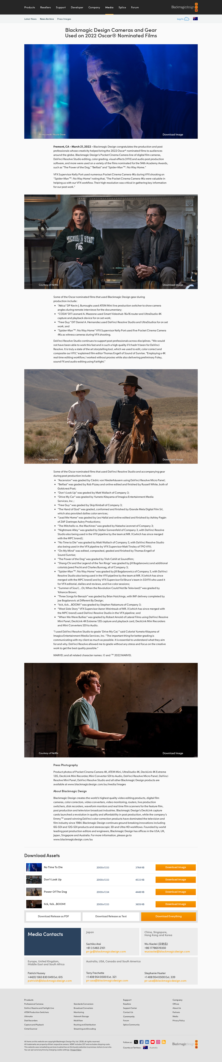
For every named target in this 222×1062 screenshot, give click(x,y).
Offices (176, 1004)
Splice (122, 7)
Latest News (30, 18)
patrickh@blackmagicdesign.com (50, 980)
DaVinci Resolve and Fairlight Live (39, 1008)
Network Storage (81, 1016)
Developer (77, 7)
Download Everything (169, 916)
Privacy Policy (179, 1020)
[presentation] (29, 91)
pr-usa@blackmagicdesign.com (107, 980)
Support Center (130, 1008)
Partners (176, 1012)
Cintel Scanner (30, 1028)
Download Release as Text (111, 916)
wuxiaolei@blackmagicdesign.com (167, 951)
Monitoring (79, 1012)
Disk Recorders (30, 1020)
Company (94, 7)
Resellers (45, 7)
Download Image (173, 134)
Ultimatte (28, 1016)
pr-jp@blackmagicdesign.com (106, 951)
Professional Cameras (33, 1004)
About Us (177, 1008)
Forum (135, 7)
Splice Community (131, 1024)
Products (29, 7)
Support (61, 7)
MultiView (78, 1020)
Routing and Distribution (85, 1024)
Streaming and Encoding (85, 1028)
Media (109, 7)
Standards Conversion (83, 1004)
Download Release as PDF (53, 916)
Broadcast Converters (83, 1008)
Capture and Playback (34, 1024)
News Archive (47, 18)
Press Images (64, 18)
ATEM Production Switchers (36, 1012)
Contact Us (128, 1012)
